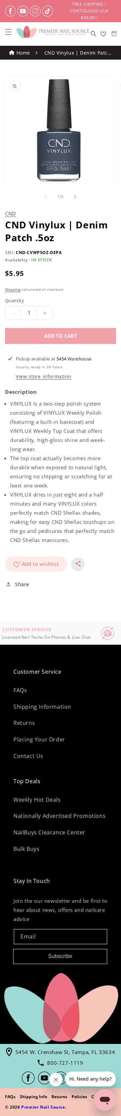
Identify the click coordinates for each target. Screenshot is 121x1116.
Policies (79, 1096)
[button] (8, 32)
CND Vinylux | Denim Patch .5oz (77, 53)
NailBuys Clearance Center (49, 832)
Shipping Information (42, 706)
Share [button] (22, 584)
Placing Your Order (39, 739)
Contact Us (28, 756)
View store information (43, 376)
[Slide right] (75, 196)
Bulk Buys (26, 849)
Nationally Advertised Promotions (59, 816)
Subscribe (60, 956)
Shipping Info (33, 1096)
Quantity (14, 300)
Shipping (13, 289)
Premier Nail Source (43, 1107)
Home (23, 53)
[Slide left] (45, 196)
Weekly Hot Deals (37, 799)
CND (10, 213)
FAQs (20, 690)
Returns (24, 723)
